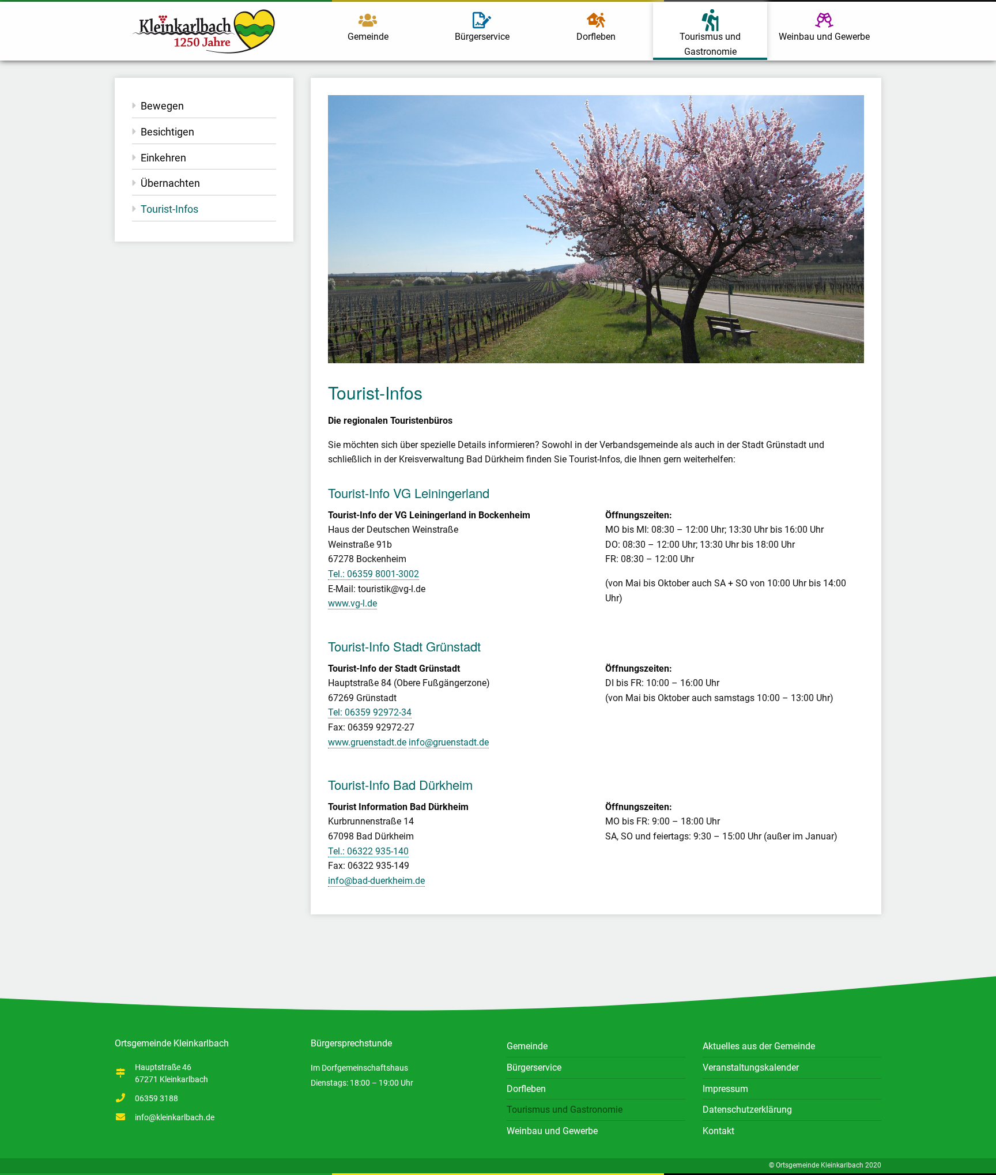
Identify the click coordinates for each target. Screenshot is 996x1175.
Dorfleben (596, 36)
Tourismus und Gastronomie (710, 44)
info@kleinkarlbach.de (174, 1117)
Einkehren (163, 158)
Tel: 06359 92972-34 (370, 712)
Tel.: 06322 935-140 (368, 851)
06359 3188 (156, 1098)
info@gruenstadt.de (449, 742)
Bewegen (162, 106)
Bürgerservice (482, 36)
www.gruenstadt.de (367, 742)
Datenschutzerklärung (747, 1109)
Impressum (725, 1088)
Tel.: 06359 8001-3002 (373, 573)
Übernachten (170, 183)
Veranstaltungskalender (751, 1067)
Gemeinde (368, 36)
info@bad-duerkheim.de (376, 880)
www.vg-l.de (352, 603)
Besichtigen (167, 132)
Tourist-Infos (169, 209)
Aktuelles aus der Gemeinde (759, 1046)
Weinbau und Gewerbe (824, 36)
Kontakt (718, 1130)
